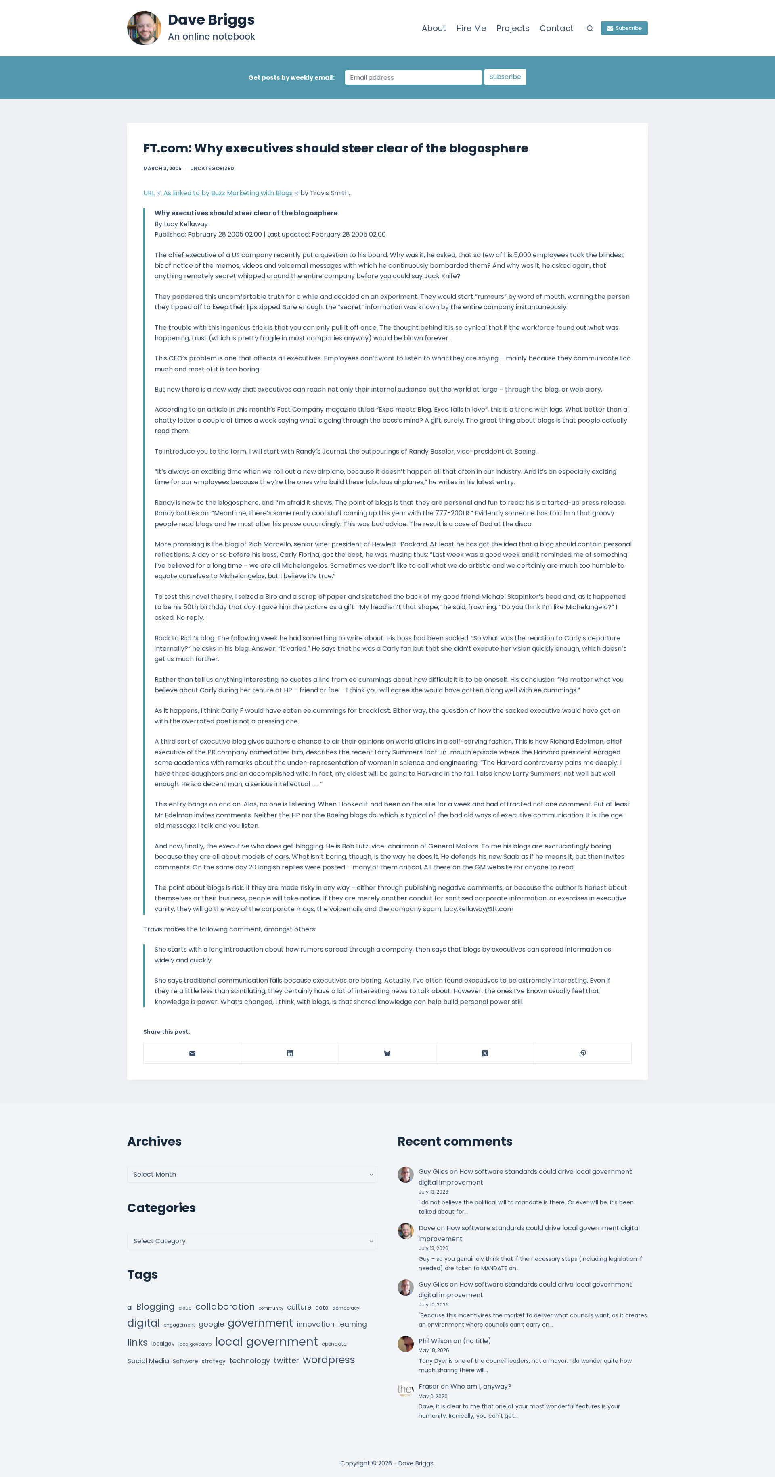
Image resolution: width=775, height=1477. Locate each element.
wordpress (329, 1360)
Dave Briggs (211, 19)
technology (249, 1361)
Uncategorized (212, 168)
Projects (513, 28)
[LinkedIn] (290, 1053)
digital (143, 1323)
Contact (557, 28)
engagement (179, 1325)
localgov (163, 1344)
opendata (334, 1343)
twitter (286, 1360)
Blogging (155, 1306)
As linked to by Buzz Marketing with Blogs (228, 193)
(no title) (477, 1341)
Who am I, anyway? (480, 1386)
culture (299, 1307)
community (271, 1308)
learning (352, 1324)
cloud (185, 1308)
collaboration (225, 1306)
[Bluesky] (388, 1053)
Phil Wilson (435, 1341)
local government (266, 1341)
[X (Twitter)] (485, 1053)
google (211, 1324)
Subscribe (629, 28)
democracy (346, 1308)
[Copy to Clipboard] (583, 1053)
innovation (316, 1324)
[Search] (590, 28)
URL (149, 193)
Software (185, 1361)
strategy (214, 1361)
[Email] (192, 1053)
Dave (427, 1228)
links (137, 1342)
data (322, 1308)
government (260, 1322)
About (434, 28)
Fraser (429, 1386)
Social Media (148, 1361)
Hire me (471, 28)
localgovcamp (195, 1344)
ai (129, 1307)
